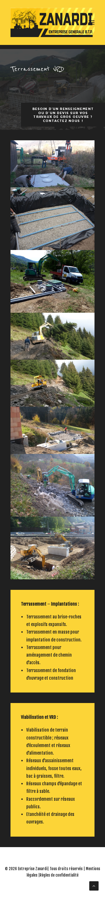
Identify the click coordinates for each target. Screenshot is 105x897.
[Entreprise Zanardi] (52, 22)
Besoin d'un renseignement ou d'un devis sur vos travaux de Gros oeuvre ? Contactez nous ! (63, 115)
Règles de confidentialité (59, 875)
